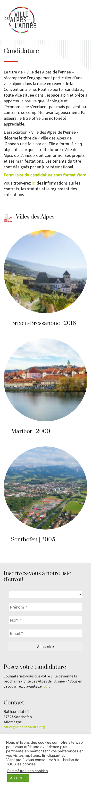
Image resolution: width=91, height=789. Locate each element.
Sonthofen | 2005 (33, 540)
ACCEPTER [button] (18, 778)
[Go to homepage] (21, 20)
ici (34, 183)
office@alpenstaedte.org (24, 727)
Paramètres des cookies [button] (27, 771)
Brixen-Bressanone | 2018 (43, 323)
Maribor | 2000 (30, 431)
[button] (84, 20)
